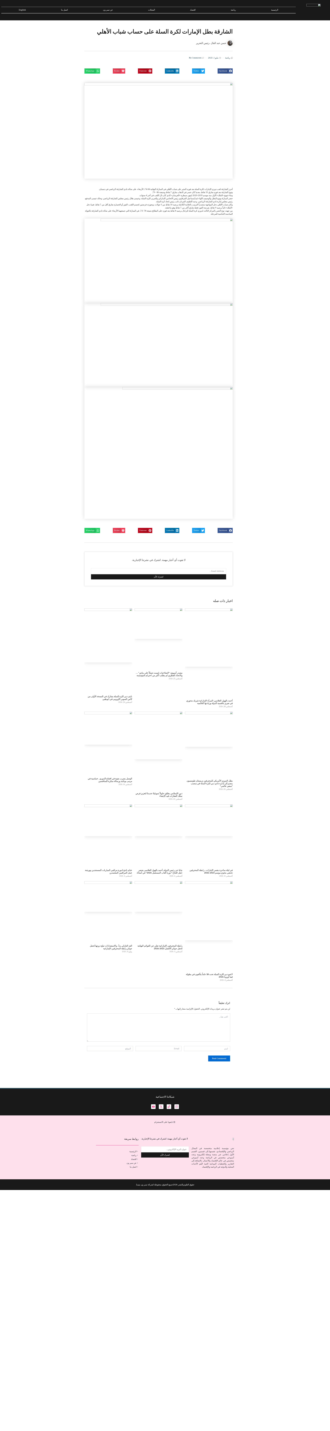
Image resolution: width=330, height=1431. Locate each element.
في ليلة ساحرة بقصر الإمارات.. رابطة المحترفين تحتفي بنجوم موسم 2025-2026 (211, 871)
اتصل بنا (64, 10)
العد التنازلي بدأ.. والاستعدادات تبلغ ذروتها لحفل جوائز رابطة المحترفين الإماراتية (111, 947)
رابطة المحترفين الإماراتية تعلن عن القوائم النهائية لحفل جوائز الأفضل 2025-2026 (160, 947)
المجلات (151, 10)
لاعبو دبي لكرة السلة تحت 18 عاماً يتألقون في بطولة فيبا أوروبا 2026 (209, 975)
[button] (225, 71)
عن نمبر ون (108, 10)
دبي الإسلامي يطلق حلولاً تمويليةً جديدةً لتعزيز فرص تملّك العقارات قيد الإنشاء (159, 794)
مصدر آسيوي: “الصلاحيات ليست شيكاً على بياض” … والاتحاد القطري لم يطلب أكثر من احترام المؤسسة (159, 674)
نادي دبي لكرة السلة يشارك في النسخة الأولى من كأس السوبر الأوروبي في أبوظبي (110, 697)
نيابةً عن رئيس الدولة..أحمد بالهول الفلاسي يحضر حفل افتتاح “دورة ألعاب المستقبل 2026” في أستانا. (159, 871)
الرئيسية (274, 10)
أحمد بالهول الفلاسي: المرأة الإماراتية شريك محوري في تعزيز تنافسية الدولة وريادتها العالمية (209, 702)
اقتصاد (193, 10)
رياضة (233, 10)
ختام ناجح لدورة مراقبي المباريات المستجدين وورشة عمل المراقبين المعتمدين (108, 871)
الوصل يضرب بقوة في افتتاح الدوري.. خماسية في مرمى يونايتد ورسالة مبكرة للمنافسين (110, 780)
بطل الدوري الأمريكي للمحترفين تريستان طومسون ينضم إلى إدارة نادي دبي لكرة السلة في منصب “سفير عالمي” (210, 783)
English (22, 10)
